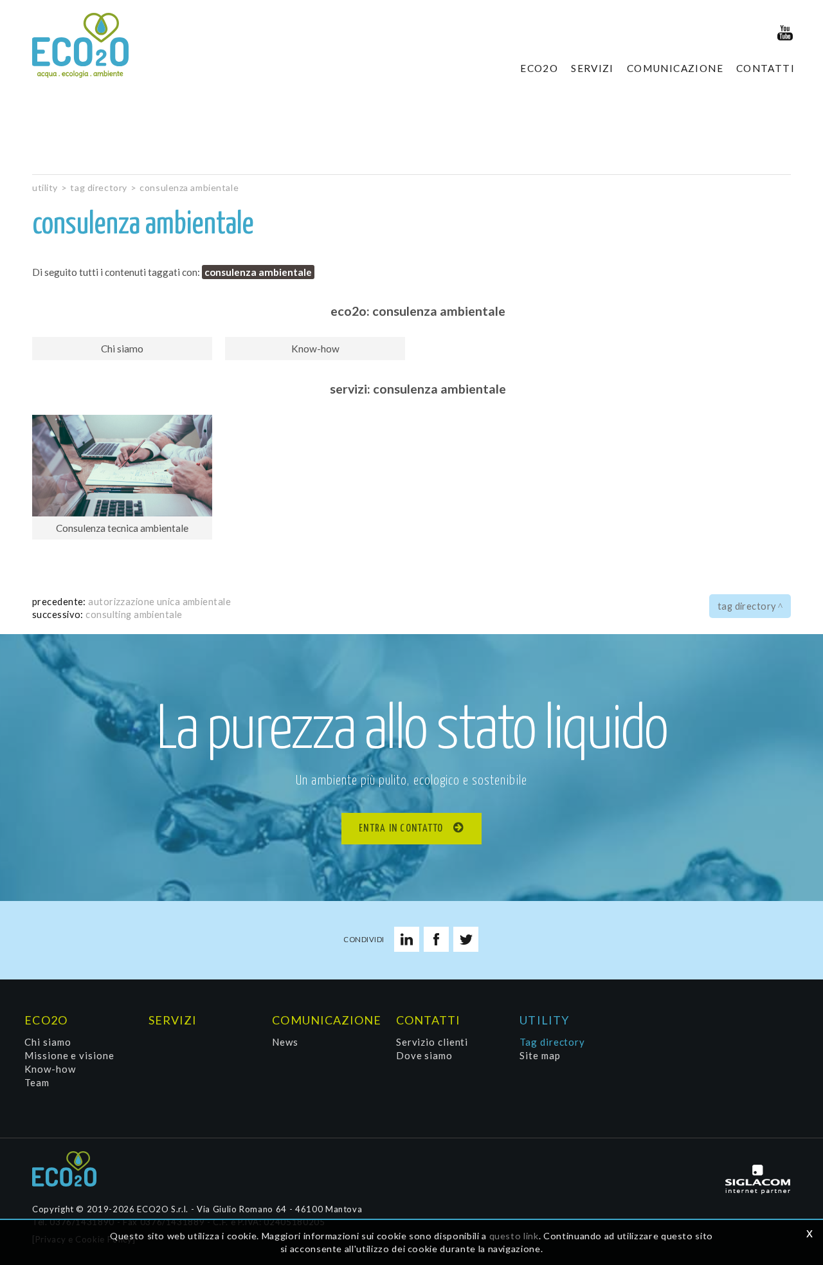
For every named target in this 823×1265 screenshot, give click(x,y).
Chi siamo (47, 1042)
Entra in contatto (401, 828)
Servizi (592, 68)
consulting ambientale (134, 614)
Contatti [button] (765, 68)
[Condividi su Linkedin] (406, 939)
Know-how (49, 1069)
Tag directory (98, 187)
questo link (514, 1235)
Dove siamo (424, 1055)
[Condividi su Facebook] (436, 939)
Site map (540, 1055)
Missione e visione (69, 1055)
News (285, 1042)
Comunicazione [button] (675, 68)
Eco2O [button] (539, 68)
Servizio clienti (432, 1042)
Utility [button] (544, 1020)
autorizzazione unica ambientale (159, 601)
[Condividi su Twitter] (465, 939)
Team (37, 1082)
